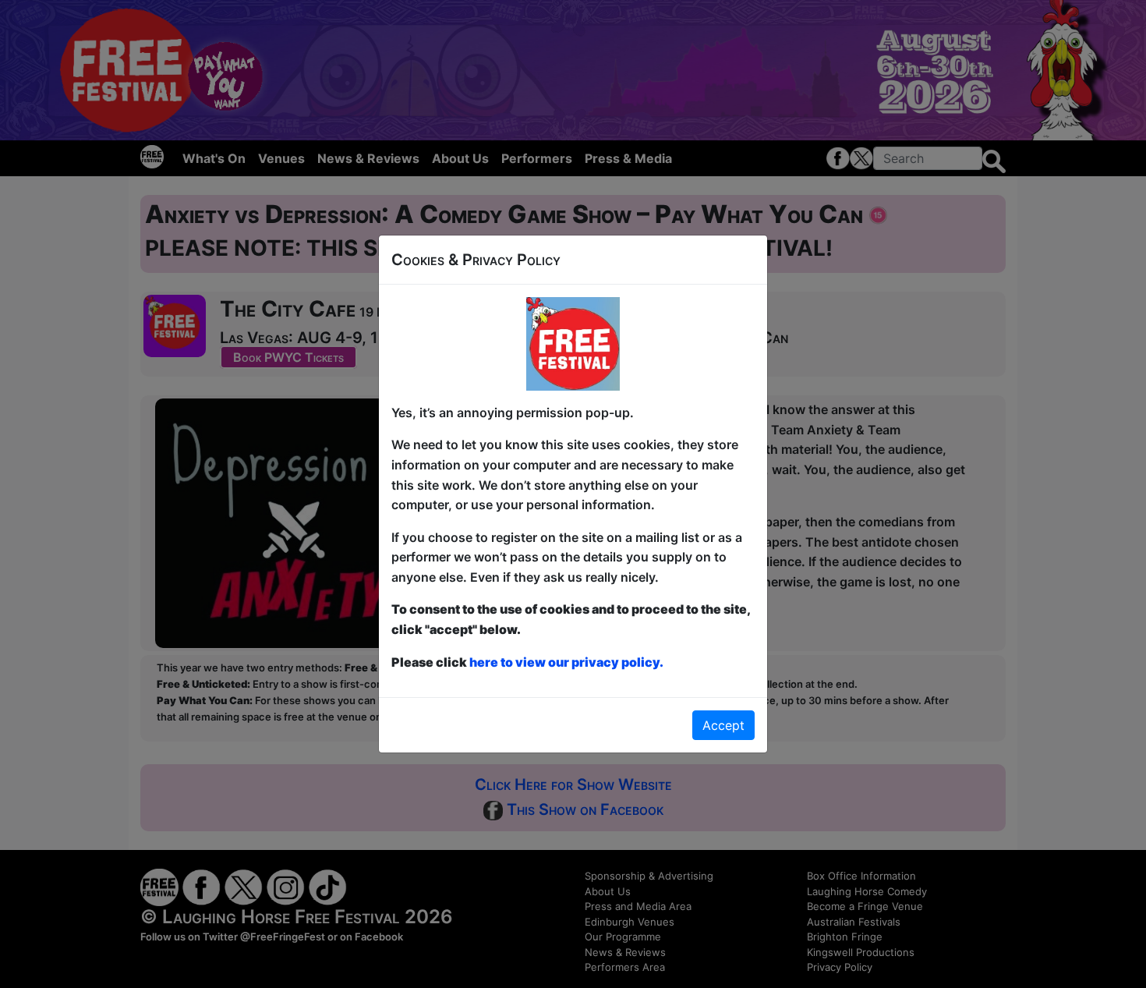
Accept (723, 725)
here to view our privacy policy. (566, 662)
